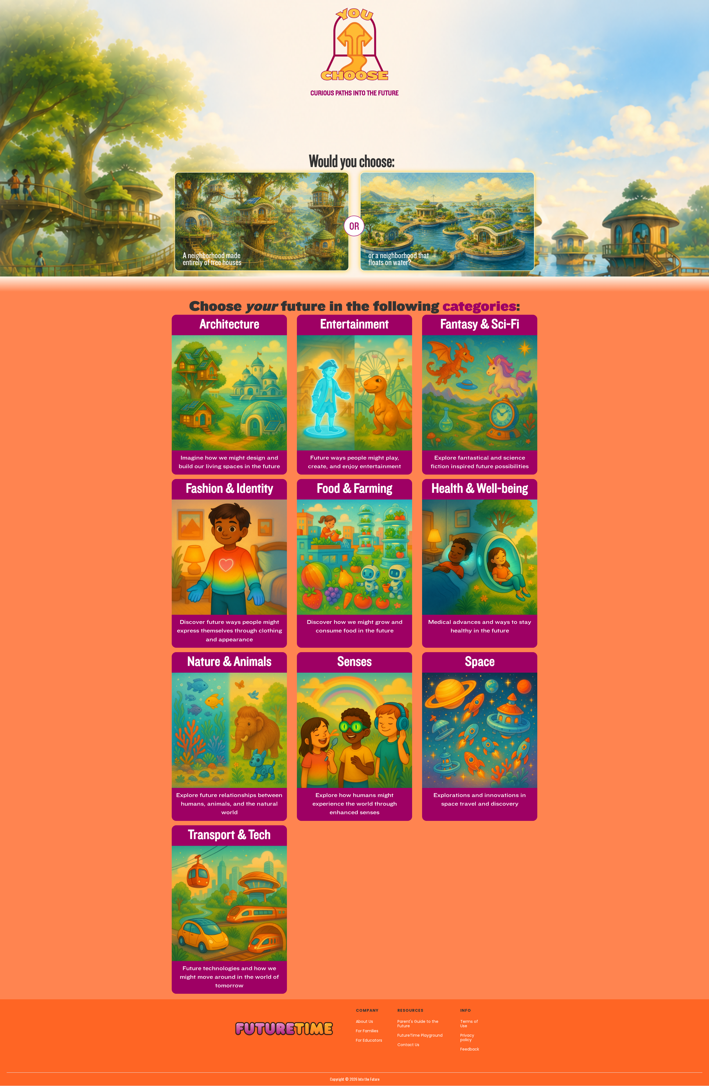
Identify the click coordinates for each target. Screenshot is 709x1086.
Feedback (469, 1049)
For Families (367, 1031)
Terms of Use (469, 1023)
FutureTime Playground (420, 1035)
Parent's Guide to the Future (417, 1023)
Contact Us (408, 1045)
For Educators (369, 1040)
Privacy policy (467, 1037)
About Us (364, 1021)
